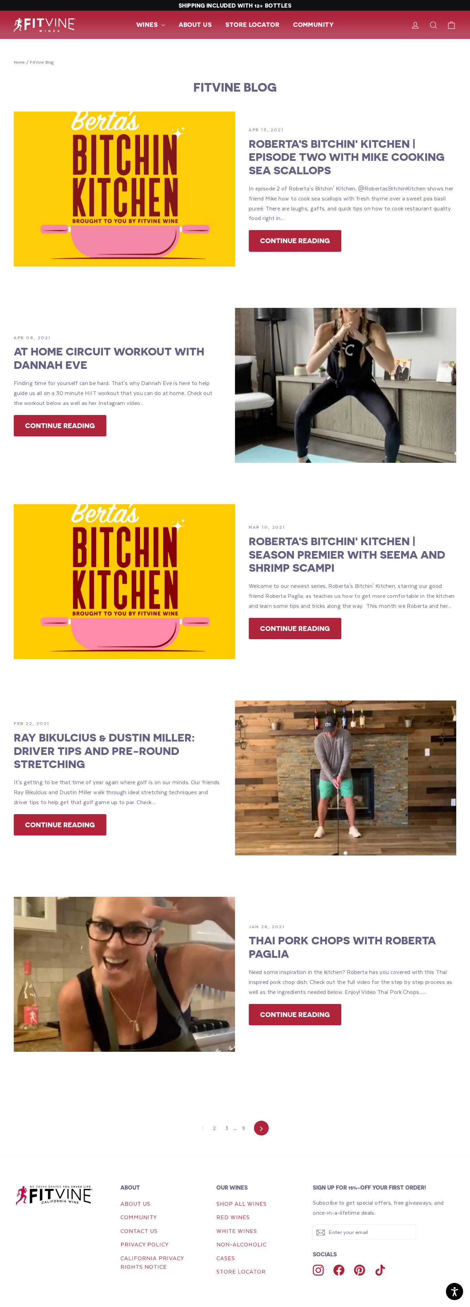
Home (19, 62)
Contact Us (139, 1230)
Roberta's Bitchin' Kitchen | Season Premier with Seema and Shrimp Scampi (347, 554)
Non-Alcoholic (241, 1244)
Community (313, 24)
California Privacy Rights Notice (152, 1262)
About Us (195, 24)
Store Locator (252, 24)
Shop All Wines (241, 1203)
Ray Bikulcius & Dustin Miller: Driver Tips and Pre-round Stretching (104, 750)
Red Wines (233, 1217)
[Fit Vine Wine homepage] (58, 1195)
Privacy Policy (144, 1244)
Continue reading (295, 240)
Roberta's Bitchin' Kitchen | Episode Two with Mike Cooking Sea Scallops (347, 157)
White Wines (236, 1230)
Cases (225, 1258)
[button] (150, 24)
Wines (148, 24)
